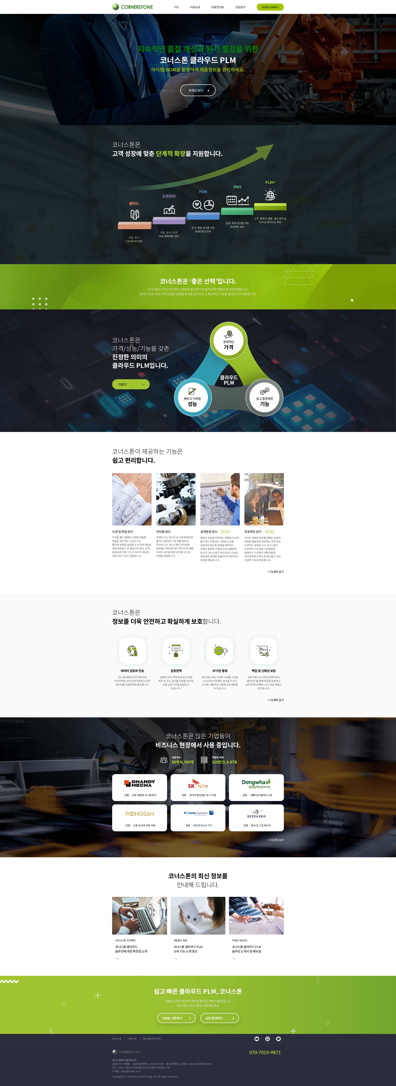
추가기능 (225, 531)
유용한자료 (217, 7)
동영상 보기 (196, 90)
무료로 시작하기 (270, 7)
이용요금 (195, 7)
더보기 (122, 384)
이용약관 (132, 1038)
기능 (176, 7)
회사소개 (116, 1038)
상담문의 (240, 7)
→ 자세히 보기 (275, 572)
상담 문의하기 (214, 1018)
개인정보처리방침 (152, 1038)
